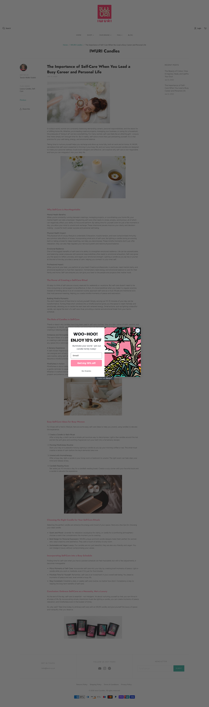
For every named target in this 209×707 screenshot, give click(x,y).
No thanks (86, 371)
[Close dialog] (138, 330)
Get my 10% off (86, 363)
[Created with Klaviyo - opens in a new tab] (104, 378)
